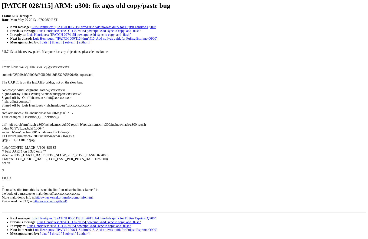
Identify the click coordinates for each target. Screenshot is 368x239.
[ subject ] (69, 42)
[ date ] (44, 42)
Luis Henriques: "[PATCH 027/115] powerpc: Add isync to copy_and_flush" (89, 31)
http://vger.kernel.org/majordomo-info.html (64, 197)
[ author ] (83, 42)
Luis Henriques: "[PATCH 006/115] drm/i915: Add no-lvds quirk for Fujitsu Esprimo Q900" (94, 27)
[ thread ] (56, 42)
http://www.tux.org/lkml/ (50, 201)
